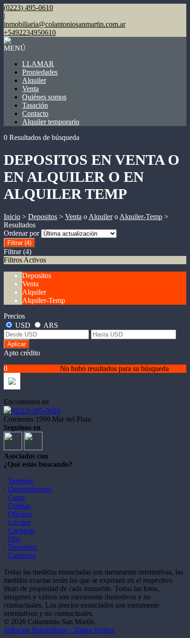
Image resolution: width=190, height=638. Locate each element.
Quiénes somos (44, 97)
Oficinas (20, 514)
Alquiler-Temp (140, 216)
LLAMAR (38, 64)
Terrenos (20, 481)
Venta (30, 89)
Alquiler (34, 80)
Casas (16, 497)
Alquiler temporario (50, 122)
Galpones (22, 555)
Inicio (12, 216)
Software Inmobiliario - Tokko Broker (59, 630)
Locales (19, 522)
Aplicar (16, 344)
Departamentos (30, 489)
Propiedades (40, 72)
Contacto (35, 113)
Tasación (35, 105)
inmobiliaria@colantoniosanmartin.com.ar (64, 24)
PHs (14, 539)
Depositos (42, 216)
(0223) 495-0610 (35, 411)
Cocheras (21, 530)
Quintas (19, 506)
